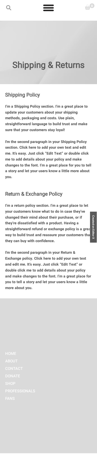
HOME (10, 353)
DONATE (12, 376)
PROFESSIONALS (20, 391)
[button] (9, 7)
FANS (10, 398)
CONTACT (14, 368)
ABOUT (11, 361)
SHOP (10, 383)
